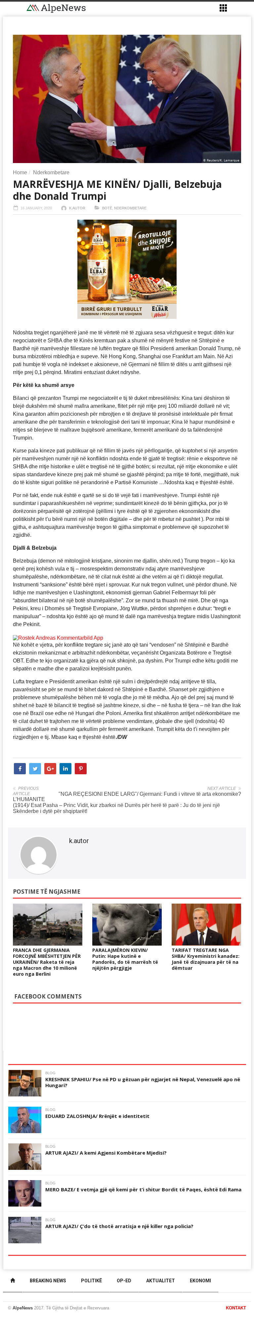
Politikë (91, 1280)
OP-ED (124, 1280)
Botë (107, 208)
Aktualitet (160, 1280)
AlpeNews (23, 1307)
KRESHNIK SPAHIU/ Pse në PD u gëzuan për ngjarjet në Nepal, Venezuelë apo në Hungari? (142, 1082)
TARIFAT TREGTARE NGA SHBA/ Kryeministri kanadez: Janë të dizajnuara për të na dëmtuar (205, 959)
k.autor (77, 208)
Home (20, 172)
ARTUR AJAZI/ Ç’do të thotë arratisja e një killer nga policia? (119, 1226)
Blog (50, 1073)
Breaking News (48, 1280)
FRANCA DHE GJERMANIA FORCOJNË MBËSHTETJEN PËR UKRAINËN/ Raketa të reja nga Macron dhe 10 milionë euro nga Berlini (47, 962)
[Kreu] (12, 1280)
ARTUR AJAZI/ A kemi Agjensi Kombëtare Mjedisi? (106, 1152)
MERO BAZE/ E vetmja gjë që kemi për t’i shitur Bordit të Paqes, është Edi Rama (143, 1189)
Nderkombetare (51, 172)
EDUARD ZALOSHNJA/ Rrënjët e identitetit (97, 1116)
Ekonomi (200, 1280)
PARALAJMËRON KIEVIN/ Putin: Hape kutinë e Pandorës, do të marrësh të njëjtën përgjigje (125, 959)
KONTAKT (236, 1307)
